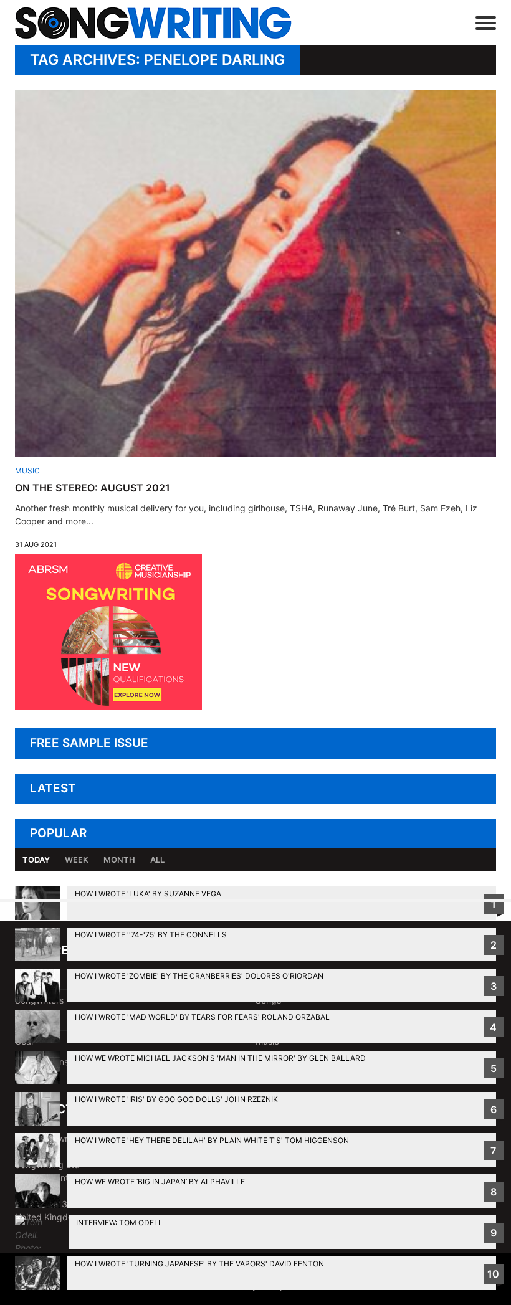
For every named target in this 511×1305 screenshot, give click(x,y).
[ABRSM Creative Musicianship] (108, 706)
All (157, 860)
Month (119, 860)
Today (36, 860)
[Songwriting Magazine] (171, 23)
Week (76, 860)
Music (27, 470)
